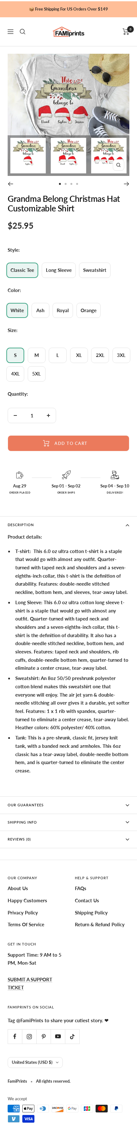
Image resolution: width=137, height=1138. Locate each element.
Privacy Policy (23, 912)
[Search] (22, 32)
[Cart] (126, 31)
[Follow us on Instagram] (29, 1036)
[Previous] (10, 184)
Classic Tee (22, 270)
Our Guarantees (26, 805)
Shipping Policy (91, 912)
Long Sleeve (59, 270)
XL (79, 355)
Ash (40, 310)
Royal (63, 310)
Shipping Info (22, 822)
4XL (15, 373)
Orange (89, 310)
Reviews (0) (19, 839)
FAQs (80, 888)
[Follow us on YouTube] (58, 1036)
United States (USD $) (32, 1062)
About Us (18, 888)
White (17, 310)
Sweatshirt (94, 270)
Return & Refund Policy (100, 924)
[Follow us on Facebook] (15, 1036)
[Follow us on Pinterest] (43, 1036)
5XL (36, 373)
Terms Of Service (26, 924)
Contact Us (87, 900)
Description (21, 525)
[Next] (126, 184)
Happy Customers (27, 900)
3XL (121, 355)
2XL (100, 355)
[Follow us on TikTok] (72, 1036)
